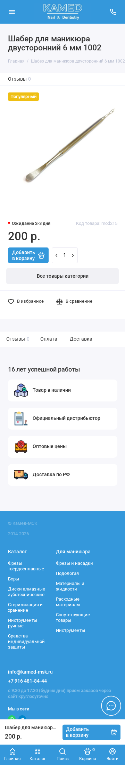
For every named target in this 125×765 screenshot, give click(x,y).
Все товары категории (63, 276)
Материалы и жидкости (70, 586)
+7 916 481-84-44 (27, 681)
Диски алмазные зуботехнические (26, 591)
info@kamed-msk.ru (30, 672)
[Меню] (12, 12)
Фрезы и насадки (74, 563)
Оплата (48, 339)
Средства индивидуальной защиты (26, 641)
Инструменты (70, 630)
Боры (13, 578)
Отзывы (19, 79)
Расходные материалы (68, 601)
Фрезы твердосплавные (26, 566)
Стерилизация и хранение (25, 607)
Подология (67, 573)
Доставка (81, 339)
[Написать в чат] (111, 705)
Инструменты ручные (22, 623)
